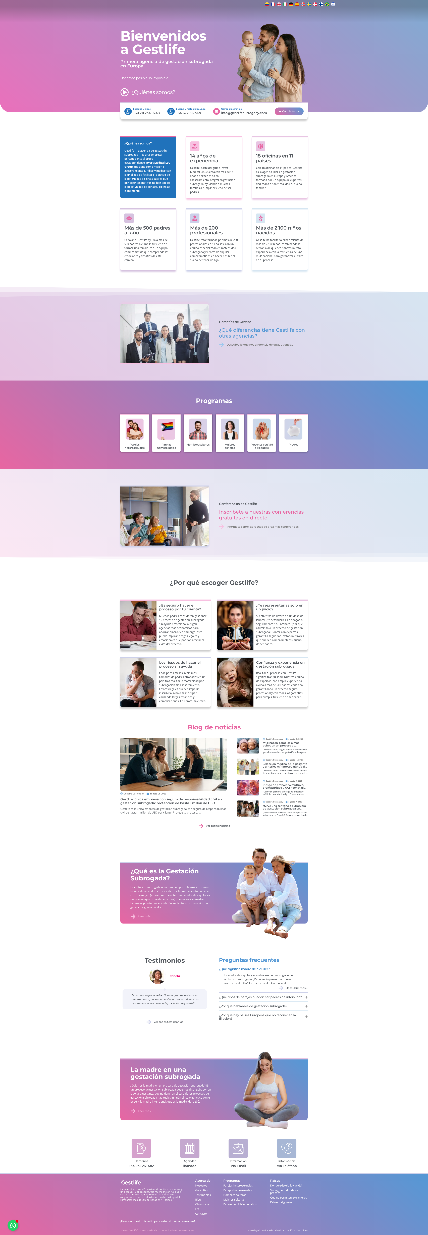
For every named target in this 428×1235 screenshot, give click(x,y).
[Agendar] (189, 1148)
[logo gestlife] (87, 15)
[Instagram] (349, 4)
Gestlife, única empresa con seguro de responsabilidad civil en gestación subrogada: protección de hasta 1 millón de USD (171, 801)
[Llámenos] (141, 1148)
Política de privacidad (54, 1229)
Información (238, 1161)
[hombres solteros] (198, 429)
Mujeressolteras (230, 446)
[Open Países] (158, 15)
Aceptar (45, 1221)
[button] (84, 1189)
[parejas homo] (166, 429)
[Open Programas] (145, 15)
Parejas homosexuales (166, 446)
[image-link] (248, 746)
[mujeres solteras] (229, 429)
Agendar (190, 1161)
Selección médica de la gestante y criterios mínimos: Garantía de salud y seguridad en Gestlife (285, 766)
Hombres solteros (198, 444)
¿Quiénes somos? (153, 92)
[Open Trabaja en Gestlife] (212, 15)
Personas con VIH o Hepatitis (261, 446)
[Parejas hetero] (134, 429)
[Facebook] (343, 4)
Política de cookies (34, 1229)
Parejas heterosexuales (134, 446)
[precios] (293, 429)
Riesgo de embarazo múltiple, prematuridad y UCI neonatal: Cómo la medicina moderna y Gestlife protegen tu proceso (283, 789)
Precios (293, 444)
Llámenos (141, 1161)
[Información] (238, 1148)
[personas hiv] (261, 429)
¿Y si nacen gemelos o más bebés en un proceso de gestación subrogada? (281, 745)
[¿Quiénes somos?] (124, 92)
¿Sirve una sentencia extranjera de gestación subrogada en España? (284, 808)
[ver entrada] (173, 764)
